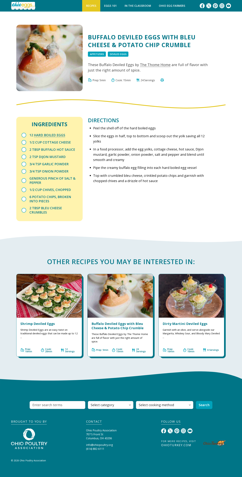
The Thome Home (155, 64)
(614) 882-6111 (95, 449)
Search (204, 405)
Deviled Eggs (118, 54)
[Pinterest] (215, 5)
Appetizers (97, 54)
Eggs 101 (110, 6)
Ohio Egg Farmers (172, 6)
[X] (208, 5)
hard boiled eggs (49, 135)
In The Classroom (138, 6)
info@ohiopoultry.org (99, 445)
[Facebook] (202, 5)
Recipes (91, 6)
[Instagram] (221, 5)
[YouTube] (228, 5)
